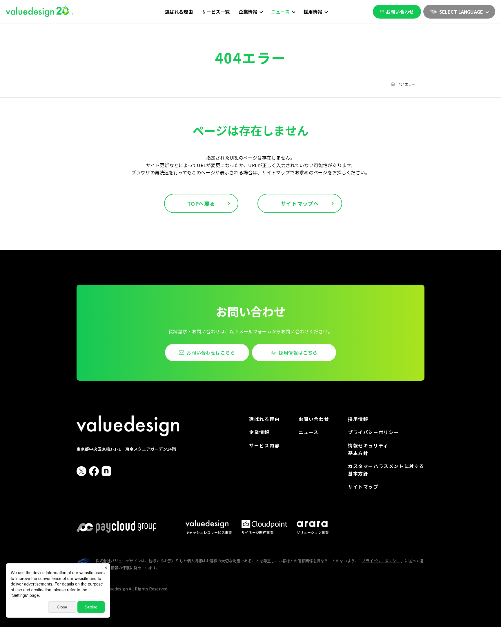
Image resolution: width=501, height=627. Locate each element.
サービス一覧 (216, 11)
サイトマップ (363, 486)
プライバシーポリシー (373, 432)
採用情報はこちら (298, 352)
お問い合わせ (400, 11)
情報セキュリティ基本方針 (368, 449)
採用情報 (358, 418)
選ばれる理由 (179, 11)
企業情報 (259, 432)
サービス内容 (264, 445)
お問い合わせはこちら (210, 352)
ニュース (309, 432)
